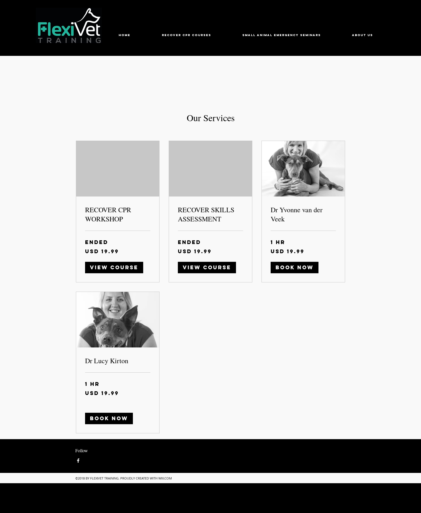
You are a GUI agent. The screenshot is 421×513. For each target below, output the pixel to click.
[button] (114, 267)
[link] (117, 214)
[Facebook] (78, 460)
